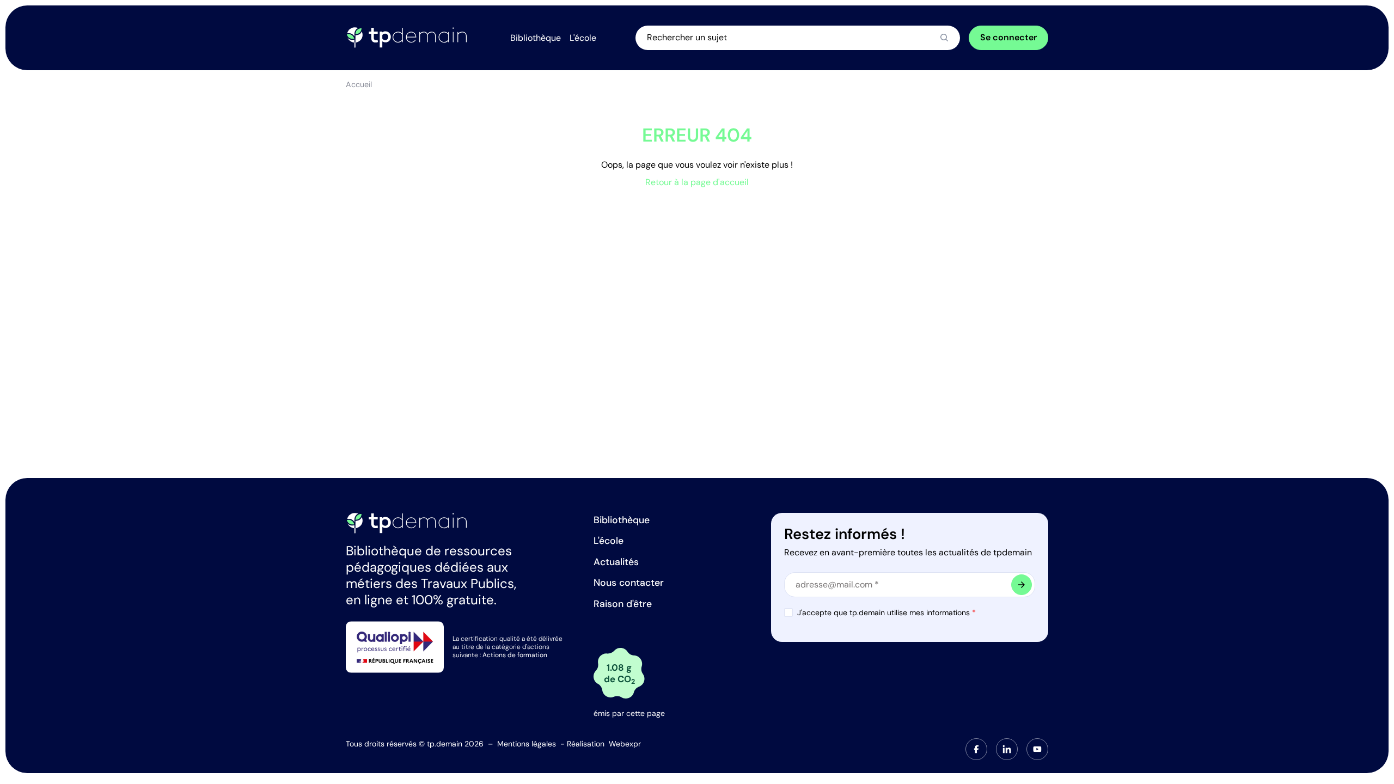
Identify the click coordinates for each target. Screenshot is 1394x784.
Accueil (359, 84)
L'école (608, 541)
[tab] (976, 749)
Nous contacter (629, 583)
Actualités (616, 562)
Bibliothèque (622, 520)
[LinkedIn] (1007, 749)
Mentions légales (526, 744)
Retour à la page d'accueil (697, 182)
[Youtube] (1037, 749)
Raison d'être (623, 604)
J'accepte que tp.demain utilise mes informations (886, 612)
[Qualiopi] (395, 646)
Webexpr (625, 744)
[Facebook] (976, 749)
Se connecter (1008, 37)
